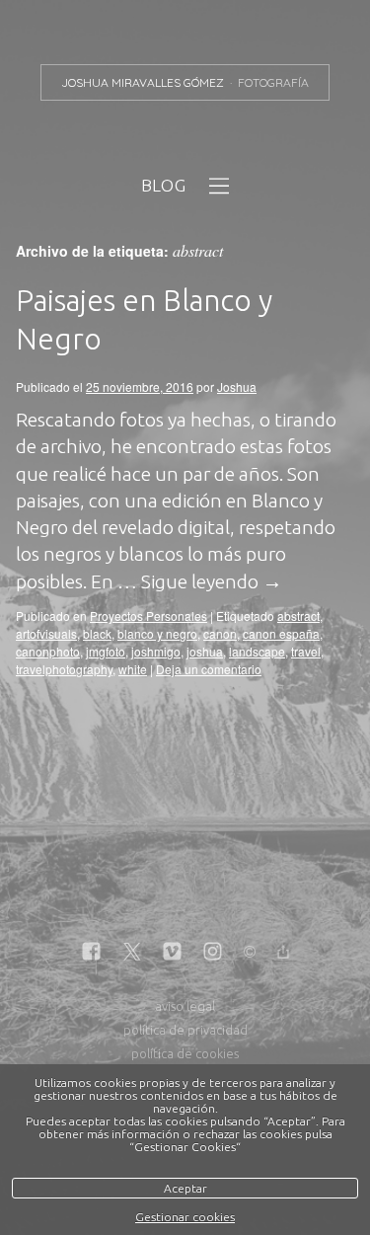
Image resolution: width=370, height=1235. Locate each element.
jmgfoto (105, 651)
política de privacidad (185, 1030)
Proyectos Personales (148, 615)
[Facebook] (91, 952)
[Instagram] (212, 952)
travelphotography (64, 668)
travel (306, 651)
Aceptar (185, 1188)
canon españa (281, 633)
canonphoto (48, 651)
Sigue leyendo (211, 581)
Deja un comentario (208, 668)
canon (220, 633)
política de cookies (185, 1053)
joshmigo (156, 651)
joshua (204, 651)
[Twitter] (131, 952)
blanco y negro (157, 633)
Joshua (237, 386)
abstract (298, 615)
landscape (257, 651)
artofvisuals (46, 633)
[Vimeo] (172, 952)
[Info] (249, 953)
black (97, 633)
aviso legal (185, 1006)
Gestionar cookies (185, 1216)
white (132, 668)
